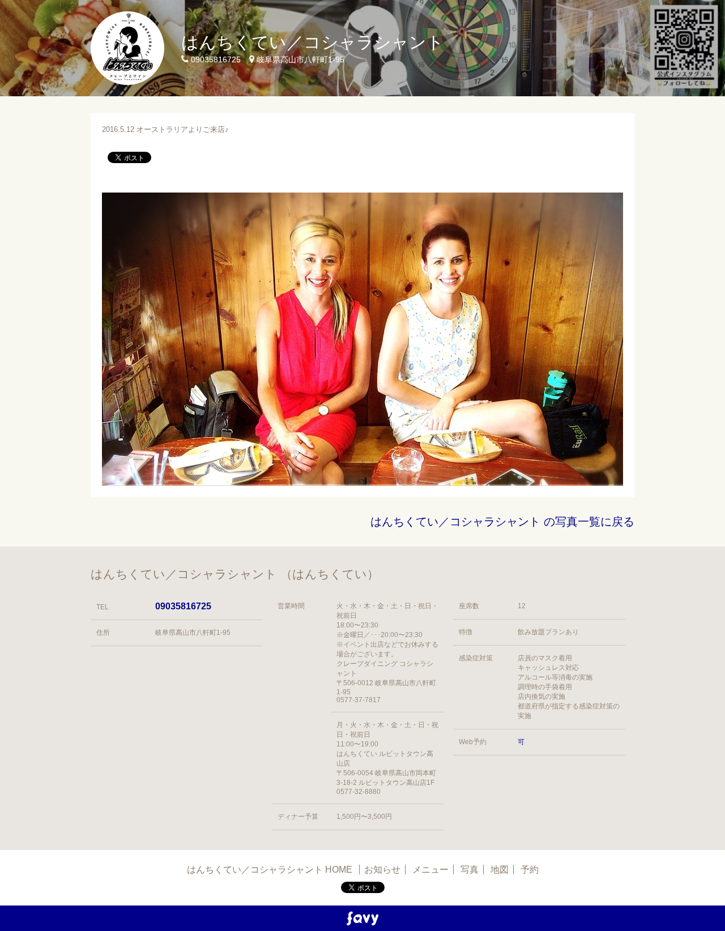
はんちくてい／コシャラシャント (312, 42)
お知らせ (382, 869)
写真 (469, 869)
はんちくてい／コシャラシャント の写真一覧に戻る (502, 521)
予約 (530, 869)
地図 (500, 869)
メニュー (430, 869)
